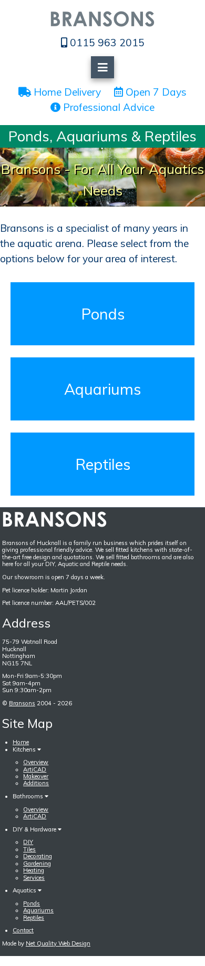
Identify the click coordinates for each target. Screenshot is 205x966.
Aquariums (102, 388)
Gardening (37, 863)
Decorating (37, 856)
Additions (36, 783)
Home (21, 742)
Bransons (22, 703)
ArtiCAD (34, 769)
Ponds (103, 313)
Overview (35, 762)
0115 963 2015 (106, 42)
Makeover (35, 776)
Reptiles (102, 464)
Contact (23, 930)
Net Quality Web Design (58, 943)
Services (34, 877)
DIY (28, 842)
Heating (33, 870)
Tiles (29, 849)
